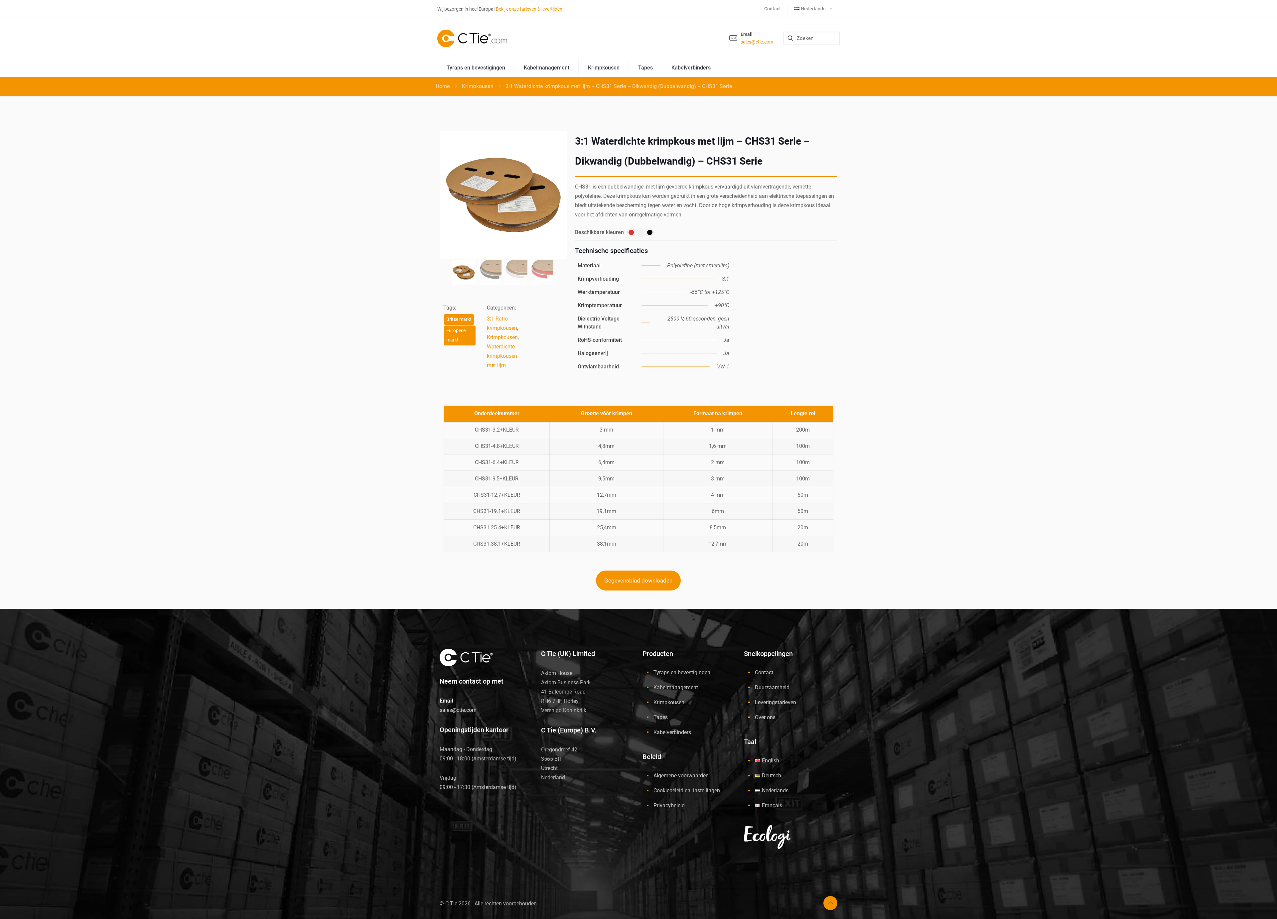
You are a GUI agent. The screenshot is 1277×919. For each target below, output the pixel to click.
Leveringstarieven (775, 702)
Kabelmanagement (675, 687)
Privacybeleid (669, 805)
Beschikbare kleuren (599, 232)
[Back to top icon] (830, 903)
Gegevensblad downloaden (638, 580)
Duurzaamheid (772, 687)
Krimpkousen (478, 86)
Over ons (765, 717)
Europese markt (456, 335)
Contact (764, 672)
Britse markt (459, 319)
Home (443, 86)
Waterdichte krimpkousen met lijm (502, 355)
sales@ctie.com (757, 42)
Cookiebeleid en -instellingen (686, 790)
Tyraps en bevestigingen (681, 672)
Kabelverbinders (672, 732)
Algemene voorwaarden (681, 775)
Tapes (660, 717)
